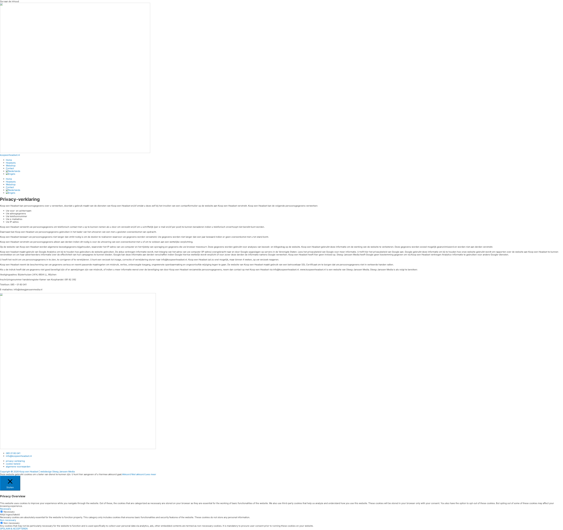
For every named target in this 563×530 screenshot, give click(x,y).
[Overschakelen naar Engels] (10, 174)
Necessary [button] (5, 508)
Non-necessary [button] (8, 520)
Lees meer (150, 474)
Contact (10, 168)
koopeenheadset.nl (10, 155)
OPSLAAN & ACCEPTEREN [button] (14, 528)
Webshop (11, 165)
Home (9, 160)
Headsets (11, 162)
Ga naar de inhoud (9, 1)
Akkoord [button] (126, 474)
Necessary (9, 511)
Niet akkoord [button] (138, 474)
